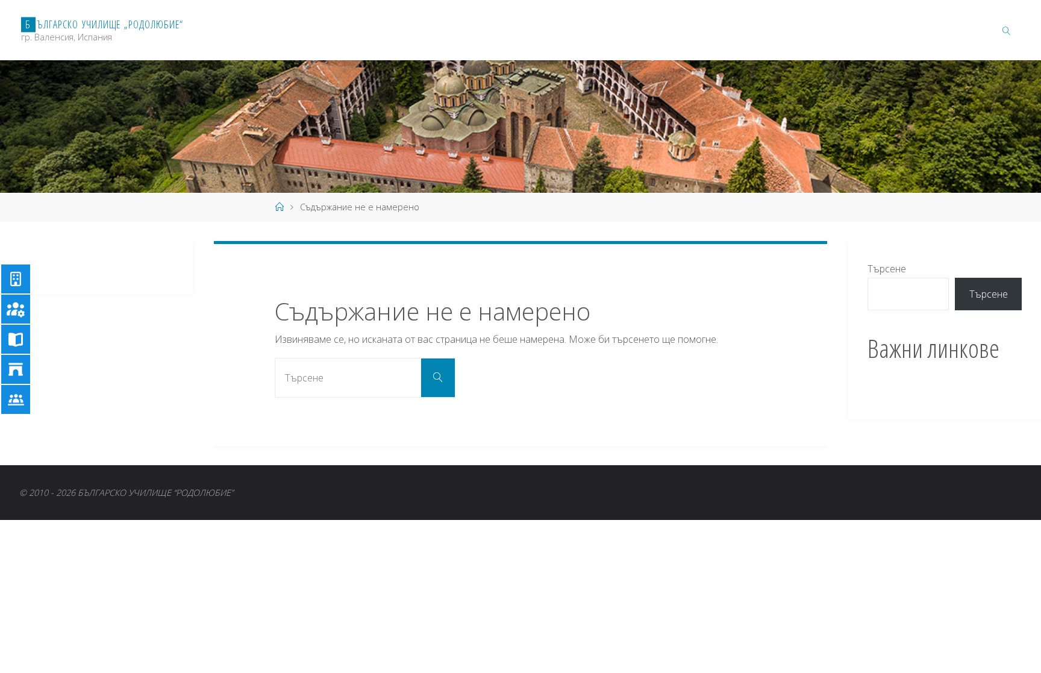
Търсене (887, 268)
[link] (1006, 30)
